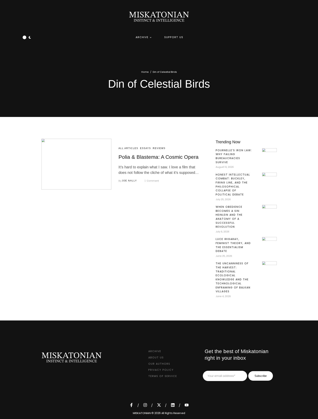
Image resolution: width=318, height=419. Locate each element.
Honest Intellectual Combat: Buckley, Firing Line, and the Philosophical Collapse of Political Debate (233, 185)
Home (145, 72)
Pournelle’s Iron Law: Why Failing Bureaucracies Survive (234, 156)
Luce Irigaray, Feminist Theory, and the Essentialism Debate (233, 245)
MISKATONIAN (142, 413)
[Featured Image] (76, 164)
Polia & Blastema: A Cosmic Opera (159, 157)
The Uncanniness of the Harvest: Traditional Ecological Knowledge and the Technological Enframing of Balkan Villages (233, 277)
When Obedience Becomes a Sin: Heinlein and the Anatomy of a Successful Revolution (229, 217)
